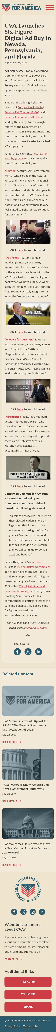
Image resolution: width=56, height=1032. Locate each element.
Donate (33, 1009)
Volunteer (33, 996)
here (20, 250)
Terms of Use (30, 1026)
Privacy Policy (12, 1026)
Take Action (28, 982)
